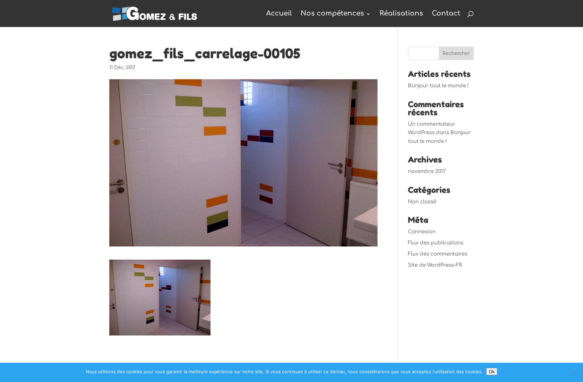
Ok (492, 371)
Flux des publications (435, 243)
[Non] (574, 372)
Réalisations (401, 13)
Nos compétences (332, 13)
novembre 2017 (427, 171)
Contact (446, 13)
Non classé (422, 202)
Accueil (279, 13)
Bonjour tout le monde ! (438, 86)
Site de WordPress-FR (435, 265)
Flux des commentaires (437, 254)
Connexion (422, 232)
